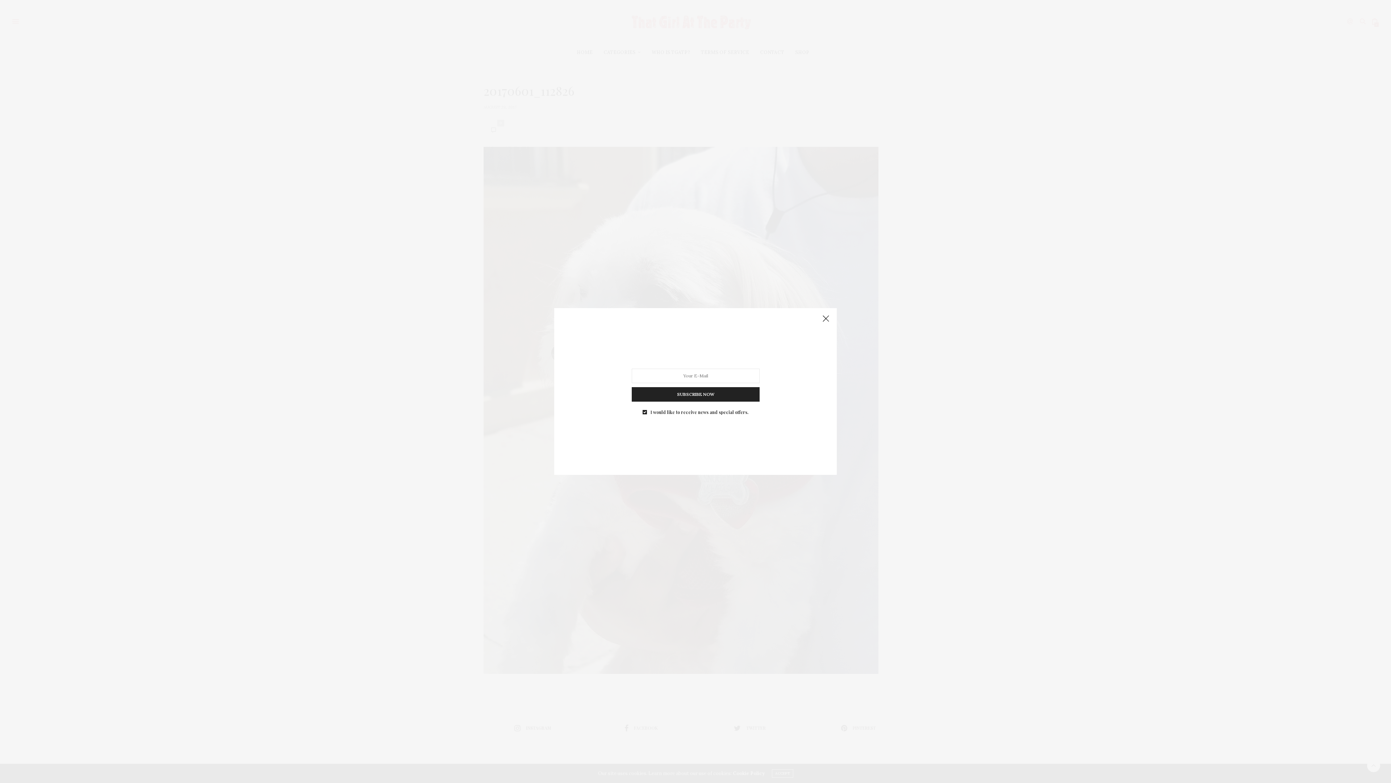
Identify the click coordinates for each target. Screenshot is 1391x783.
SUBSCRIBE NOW (695, 394)
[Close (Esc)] (826, 319)
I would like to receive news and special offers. (699, 412)
